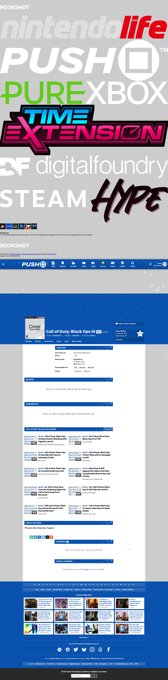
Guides (58, 341)
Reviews (38, 341)
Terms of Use (98, 590)
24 (79, 443)
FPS (75, 356)
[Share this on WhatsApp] (31, 537)
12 (35, 443)
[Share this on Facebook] (39, 537)
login (86, 569)
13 (79, 459)
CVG (131, 664)
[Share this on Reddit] (51, 537)
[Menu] (3, 264)
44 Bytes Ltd (52, 254)
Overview (28, 341)
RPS (136, 664)
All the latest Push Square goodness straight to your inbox (84, 672)
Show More (83, 637)
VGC (110, 664)
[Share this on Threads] (47, 537)
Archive (117, 590)
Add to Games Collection (127, 324)
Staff (48, 590)
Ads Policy (109, 590)
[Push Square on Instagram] (92, 650)
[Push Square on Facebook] (108, 650)
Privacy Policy (87, 590)
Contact (77, 590)
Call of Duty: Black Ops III (73, 331)
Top (37, 590)
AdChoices (96, 658)
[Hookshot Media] (14, 14)
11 (35, 459)
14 (35, 475)
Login (154, 265)
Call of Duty (77, 371)
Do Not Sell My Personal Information (112, 658)
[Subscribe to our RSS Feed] (59, 650)
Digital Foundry (74, 664)
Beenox (92, 336)
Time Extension (61, 664)
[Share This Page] (150, 264)
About (43, 590)
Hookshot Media (15, 254)
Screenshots (48, 341)
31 (35, 494)
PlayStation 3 (57, 336)
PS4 (75, 367)
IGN (96, 664)
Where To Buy (77, 341)
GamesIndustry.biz (121, 664)
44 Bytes (88, 658)
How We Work (57, 590)
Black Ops (87, 371)
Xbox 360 (91, 367)
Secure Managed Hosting (30, 254)
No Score (119, 340)
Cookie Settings (127, 590)
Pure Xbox (50, 664)
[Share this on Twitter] (43, 537)
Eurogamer (103, 664)
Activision (75, 336)
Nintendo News (87, 664)
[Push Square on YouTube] (67, 650)
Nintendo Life (40, 664)
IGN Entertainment (72, 658)
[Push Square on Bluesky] (84, 650)
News (67, 341)
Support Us (68, 590)
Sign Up (159, 265)
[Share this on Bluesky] (35, 537)
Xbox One (82, 367)
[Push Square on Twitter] (75, 650)
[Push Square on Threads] (100, 650)
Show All (108, 429)
